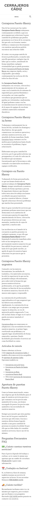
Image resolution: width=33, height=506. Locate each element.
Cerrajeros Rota (7, 324)
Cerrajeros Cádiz (16, 7)
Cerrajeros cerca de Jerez (14, 365)
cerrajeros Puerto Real (13, 374)
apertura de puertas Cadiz (13, 358)
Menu (16, 17)
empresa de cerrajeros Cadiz (16, 353)
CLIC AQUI (13, 496)
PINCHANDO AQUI (16, 480)
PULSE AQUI (6, 461)
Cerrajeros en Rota (12, 372)
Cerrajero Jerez (7, 139)
